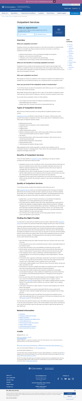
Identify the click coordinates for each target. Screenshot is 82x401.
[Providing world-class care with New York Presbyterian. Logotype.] (49, 368)
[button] (5, 13)
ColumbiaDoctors (67, 4)
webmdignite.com (42, 348)
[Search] (79, 8)
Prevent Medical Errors (25, 321)
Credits (70, 69)
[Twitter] (62, 379)
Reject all (70, 396)
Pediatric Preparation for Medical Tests (29, 319)
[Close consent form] (75, 391)
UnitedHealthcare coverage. (46, 1)
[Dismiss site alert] (54, 1)
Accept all (70, 393)
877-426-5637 (23, 34)
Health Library (9, 16)
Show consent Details (11, 398)
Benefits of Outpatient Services (71, 53)
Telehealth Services (41, 34)
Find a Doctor (59, 32)
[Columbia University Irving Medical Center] (35, 368)
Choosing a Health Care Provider (27, 315)
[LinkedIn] (69, 379)
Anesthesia (22, 314)
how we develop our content (29, 355)
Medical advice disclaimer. (32, 361)
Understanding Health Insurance (27, 326)
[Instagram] (73, 379)
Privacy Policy (69, 399)
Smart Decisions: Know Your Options (28, 322)
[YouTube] (66, 379)
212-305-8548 (41, 388)
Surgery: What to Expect (25, 324)
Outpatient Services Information (20, 16)
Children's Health (75, 4)
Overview (71, 44)
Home (3, 16)
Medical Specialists (24, 317)
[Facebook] (58, 379)
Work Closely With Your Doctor (27, 328)
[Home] (16, 8)
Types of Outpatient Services (71, 48)
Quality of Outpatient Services (71, 58)
